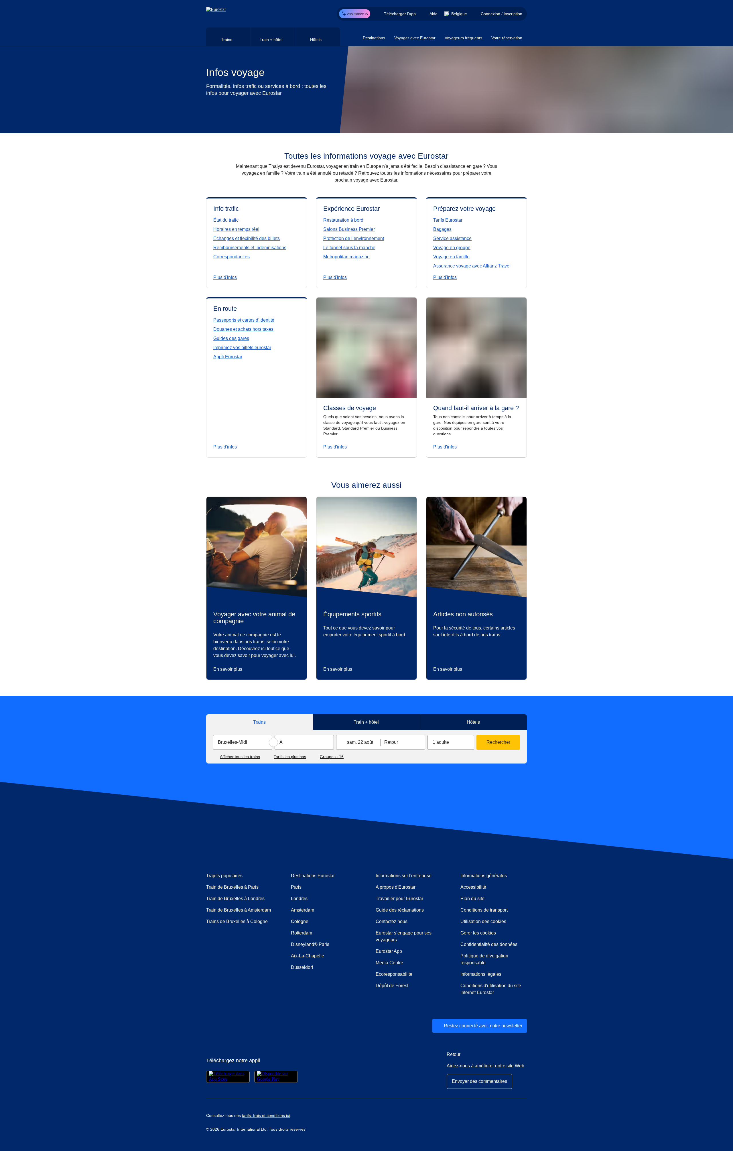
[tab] (228, 36)
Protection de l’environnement (353, 238)
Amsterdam (302, 910)
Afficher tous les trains (240, 756)
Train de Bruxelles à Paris (232, 887)
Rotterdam (301, 932)
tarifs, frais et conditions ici (266, 1115)
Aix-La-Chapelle (307, 955)
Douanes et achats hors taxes (243, 329)
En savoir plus (227, 669)
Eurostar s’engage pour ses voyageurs (403, 936)
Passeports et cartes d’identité (243, 320)
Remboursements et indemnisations (249, 247)
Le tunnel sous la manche (349, 247)
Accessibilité (473, 887)
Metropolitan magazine (346, 256)
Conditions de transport (484, 910)
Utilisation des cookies (483, 921)
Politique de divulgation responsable (484, 959)
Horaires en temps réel (236, 229)
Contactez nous (391, 921)
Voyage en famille (451, 256)
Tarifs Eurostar (447, 220)
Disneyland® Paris (310, 944)
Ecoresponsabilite (394, 974)
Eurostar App (389, 951)
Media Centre (409, 962)
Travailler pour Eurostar (399, 898)
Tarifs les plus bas (290, 756)
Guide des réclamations (409, 909)
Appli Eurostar (227, 356)
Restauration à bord (343, 220)
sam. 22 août (360, 742)
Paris (296, 887)
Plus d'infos (225, 277)
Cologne (299, 921)
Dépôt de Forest (392, 985)
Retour (391, 742)
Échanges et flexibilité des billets (246, 238)
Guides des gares (231, 338)
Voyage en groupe (451, 247)
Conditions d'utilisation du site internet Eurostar (490, 989)
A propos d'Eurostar (395, 887)
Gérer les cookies (478, 932)
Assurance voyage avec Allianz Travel (472, 265)
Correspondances (231, 256)
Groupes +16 (332, 756)
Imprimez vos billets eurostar (242, 347)
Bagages (442, 229)
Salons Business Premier (349, 229)
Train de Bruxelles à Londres (235, 898)
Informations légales (480, 974)
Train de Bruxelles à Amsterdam (238, 910)
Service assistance (452, 238)
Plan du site (472, 898)
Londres (299, 898)
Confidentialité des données (488, 944)
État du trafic (226, 220)
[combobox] (242, 742)
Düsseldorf (302, 967)
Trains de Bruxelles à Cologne (237, 921)
